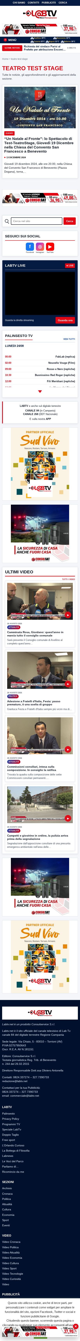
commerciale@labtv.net (24, 1095)
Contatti (33, 2)
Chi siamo (19, 2)
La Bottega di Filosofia (16, 1150)
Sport (5, 1220)
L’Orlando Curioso (13, 1145)
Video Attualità (11, 1252)
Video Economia (12, 1257)
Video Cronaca (11, 1241)
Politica (6, 1198)
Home (5, 59)
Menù (10, 40)
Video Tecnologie (12, 1273)
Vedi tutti (69, 339)
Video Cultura (10, 1263)
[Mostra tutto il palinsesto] (40, 392)
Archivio (7, 1188)
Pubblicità (49, 2)
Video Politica (10, 1247)
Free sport (8, 1139)
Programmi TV (11, 1124)
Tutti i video (68, 579)
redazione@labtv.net (14, 1081)
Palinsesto (8, 1113)
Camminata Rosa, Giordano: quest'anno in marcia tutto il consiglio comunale (35, 634)
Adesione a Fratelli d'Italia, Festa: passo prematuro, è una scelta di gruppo (33, 703)
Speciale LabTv (11, 1129)
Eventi (9, 133)
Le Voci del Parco (12, 1161)
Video (5, 1284)
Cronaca (7, 1193)
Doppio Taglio (10, 1134)
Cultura (6, 1209)
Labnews (7, 1155)
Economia (8, 1214)
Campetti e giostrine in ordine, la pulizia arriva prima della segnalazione (37, 837)
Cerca (63, 2)
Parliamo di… (10, 1166)
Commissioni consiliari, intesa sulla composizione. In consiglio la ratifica (31, 768)
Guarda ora (65, 320)
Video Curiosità (11, 1278)
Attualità (7, 1204)
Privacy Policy (10, 1118)
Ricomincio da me (13, 1171)
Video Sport (9, 1268)
